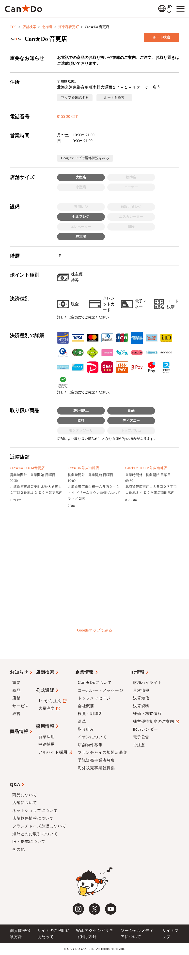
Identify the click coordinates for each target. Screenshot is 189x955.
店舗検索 (29, 27)
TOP (13, 27)
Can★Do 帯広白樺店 (83, 468)
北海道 (47, 27)
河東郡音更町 (68, 27)
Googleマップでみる (94, 630)
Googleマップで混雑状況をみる (85, 158)
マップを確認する (75, 97)
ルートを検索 (114, 97)
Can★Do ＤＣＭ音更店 (27, 468)
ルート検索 (161, 37)
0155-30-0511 (68, 116)
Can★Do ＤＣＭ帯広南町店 (146, 468)
